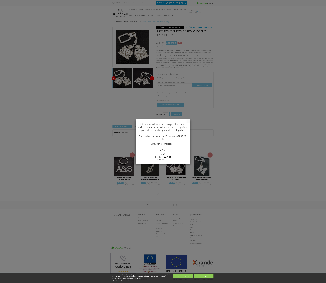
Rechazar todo (183, 276)
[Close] (188, 121)
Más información (117, 281)
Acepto (204, 276)
